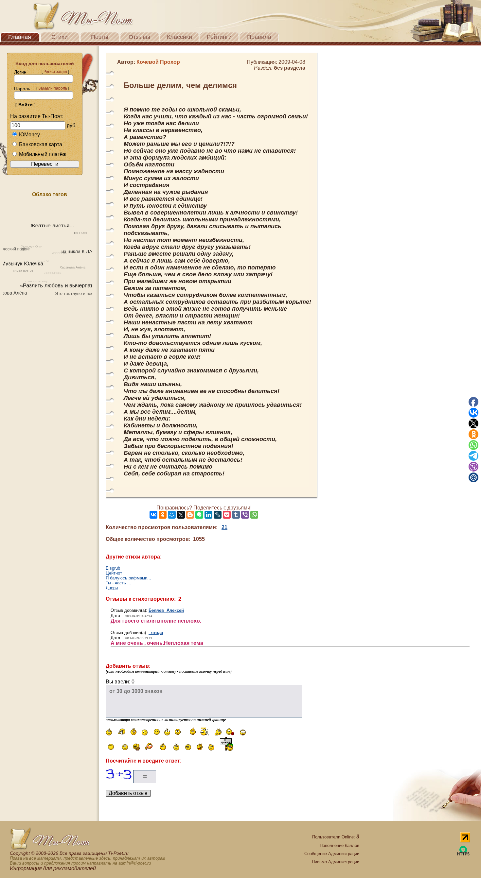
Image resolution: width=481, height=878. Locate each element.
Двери (112, 587)
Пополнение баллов (339, 845)
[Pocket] (227, 515)
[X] (181, 515)
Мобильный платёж (42, 154)
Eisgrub (113, 568)
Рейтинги (219, 37)
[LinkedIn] (208, 515)
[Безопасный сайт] (463, 854)
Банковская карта (40, 144)
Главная (19, 37)
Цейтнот (114, 573)
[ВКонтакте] (153, 515)
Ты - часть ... (118, 582)
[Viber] (245, 515)
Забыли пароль (52, 88)
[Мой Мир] (172, 515)
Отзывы (139, 37)
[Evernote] (199, 515)
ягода (156, 632)
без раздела (289, 68)
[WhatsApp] (254, 515)
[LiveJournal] (218, 515)
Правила (259, 37)
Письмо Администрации (335, 861)
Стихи (59, 37)
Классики (179, 37)
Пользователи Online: (335, 837)
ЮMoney (29, 134)
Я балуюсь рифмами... (128, 578)
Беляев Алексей (166, 610)
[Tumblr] (236, 515)
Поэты (99, 37)
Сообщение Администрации (331, 853)
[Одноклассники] (163, 515)
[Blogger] (190, 515)
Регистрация (55, 71)
